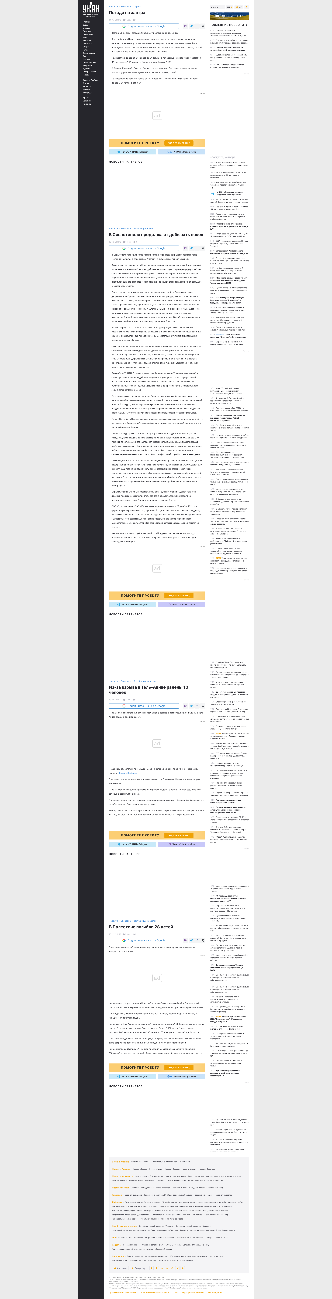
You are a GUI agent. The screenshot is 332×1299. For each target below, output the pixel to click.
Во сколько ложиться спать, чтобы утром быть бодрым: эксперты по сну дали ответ (229, 1122)
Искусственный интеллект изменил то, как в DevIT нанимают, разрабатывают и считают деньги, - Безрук (229, 746)
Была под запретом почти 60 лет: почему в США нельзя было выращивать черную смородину (228, 938)
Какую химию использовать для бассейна (130, 1215)
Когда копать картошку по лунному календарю (147, 1256)
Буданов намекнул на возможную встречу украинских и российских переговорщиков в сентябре (228, 810)
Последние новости (227, 25)
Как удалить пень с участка (215, 1210)
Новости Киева (155, 1169)
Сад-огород (118, 1256)
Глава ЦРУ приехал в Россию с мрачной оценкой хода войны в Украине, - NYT (229, 226)
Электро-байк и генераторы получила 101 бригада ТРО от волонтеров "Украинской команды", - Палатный (228, 829)
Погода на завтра (162, 1187)
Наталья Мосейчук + (140, 1162)
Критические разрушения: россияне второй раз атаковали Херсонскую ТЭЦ (225, 1073)
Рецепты (121, 1237)
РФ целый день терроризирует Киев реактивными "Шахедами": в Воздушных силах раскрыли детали (227, 300)
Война (85, 25)
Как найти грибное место (172, 1219)
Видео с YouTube (90, 80)
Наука (85, 50)
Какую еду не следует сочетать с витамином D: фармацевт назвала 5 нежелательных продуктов (228, 320)
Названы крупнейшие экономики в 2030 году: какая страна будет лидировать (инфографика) (229, 570)
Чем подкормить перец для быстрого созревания (170, 1260)
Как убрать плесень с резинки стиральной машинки (135, 1219)
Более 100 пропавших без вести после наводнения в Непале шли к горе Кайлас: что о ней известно (227, 310)
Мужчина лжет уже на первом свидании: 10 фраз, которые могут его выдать (227, 684)
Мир (85, 37)
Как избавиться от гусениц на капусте (129, 1260)
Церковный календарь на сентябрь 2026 (130, 1230)
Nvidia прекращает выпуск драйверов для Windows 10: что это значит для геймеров (228, 541)
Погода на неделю (197, 1187)
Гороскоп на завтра (223, 1195)
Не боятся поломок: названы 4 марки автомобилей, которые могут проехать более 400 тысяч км (226, 270)
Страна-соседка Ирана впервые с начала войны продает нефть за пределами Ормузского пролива (229, 674)
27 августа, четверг (222, 157)
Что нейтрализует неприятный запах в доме (182, 1202)
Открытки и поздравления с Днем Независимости (212, 1230)
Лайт (85, 56)
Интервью (87, 86)
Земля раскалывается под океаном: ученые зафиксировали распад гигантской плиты (229, 481)
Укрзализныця (179, 1176)
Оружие (86, 59)
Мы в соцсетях (215, 1292)
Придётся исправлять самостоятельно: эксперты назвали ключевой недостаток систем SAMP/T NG (228, 33)
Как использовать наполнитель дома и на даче (209, 1206)
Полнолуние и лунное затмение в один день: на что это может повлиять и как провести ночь (229, 719)
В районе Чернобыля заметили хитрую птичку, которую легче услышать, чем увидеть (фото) (228, 665)
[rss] (183, 1268)
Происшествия (89, 62)
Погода (86, 75)
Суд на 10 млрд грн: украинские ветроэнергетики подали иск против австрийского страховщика (227, 947)
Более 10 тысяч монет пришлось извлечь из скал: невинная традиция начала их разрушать (229, 260)
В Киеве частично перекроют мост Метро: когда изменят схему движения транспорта (228, 511)
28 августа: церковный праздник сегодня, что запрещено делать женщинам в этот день (229, 694)
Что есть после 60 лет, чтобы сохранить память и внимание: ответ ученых (226, 1063)
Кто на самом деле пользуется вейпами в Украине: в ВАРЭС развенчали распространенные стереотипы (228, 491)
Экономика (88, 34)
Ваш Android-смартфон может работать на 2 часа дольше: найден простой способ (229, 427)
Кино (130, 1237)
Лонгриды (87, 92)
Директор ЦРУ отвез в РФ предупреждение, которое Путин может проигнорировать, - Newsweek (228, 908)
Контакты (87, 104)
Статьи (86, 83)
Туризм (86, 69)
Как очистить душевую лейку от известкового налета (177, 1210)
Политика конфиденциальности (154, 1292)
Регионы (87, 44)
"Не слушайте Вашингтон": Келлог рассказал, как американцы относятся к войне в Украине (228, 445)
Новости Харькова (207, 1169)
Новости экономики (122, 1176)
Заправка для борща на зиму (196, 1245)
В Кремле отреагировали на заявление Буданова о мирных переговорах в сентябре (229, 501)
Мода (160, 1237)
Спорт (86, 47)
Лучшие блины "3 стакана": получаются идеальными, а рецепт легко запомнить (228, 918)
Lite (114, 1237)
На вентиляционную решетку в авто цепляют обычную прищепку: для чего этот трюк (229, 928)
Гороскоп (117, 1195)
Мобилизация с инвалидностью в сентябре (171, 1162)
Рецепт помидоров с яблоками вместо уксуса (132, 1249)
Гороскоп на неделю (133, 1195)
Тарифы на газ (216, 1180)
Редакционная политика (193, 1292)
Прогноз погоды (120, 1187)
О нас (175, 1292)
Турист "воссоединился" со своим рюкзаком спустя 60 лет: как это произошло (228, 175)
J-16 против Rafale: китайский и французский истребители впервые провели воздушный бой (227, 400)
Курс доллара (141, 1176)
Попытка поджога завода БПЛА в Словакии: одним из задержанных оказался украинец (229, 819)
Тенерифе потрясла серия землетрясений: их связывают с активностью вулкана (224, 999)
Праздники (169, 1237)
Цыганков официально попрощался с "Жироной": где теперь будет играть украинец (229, 888)
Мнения (86, 89)
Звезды (208, 1237)
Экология (87, 40)
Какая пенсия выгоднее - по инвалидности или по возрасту (214, 1176)
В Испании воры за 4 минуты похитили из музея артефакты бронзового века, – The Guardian (228, 531)
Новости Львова (140, 1169)
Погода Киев (147, 1187)
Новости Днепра (189, 1169)
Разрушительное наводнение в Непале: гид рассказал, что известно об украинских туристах (227, 472)
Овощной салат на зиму (152, 1245)
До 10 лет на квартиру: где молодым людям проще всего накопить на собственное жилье (229, 977)
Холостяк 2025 (221, 1237)
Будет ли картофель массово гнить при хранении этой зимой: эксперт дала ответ (228, 57)
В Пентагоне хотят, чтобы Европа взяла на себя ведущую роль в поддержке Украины (229, 165)
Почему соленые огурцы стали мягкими (169, 1206)
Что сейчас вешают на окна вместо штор (210, 1215)
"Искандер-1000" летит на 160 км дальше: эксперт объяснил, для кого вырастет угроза (229, 736)
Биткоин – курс (118, 1180)
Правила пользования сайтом (122, 1292)
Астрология (150, 1237)
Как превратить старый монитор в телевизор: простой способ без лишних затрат (228, 185)
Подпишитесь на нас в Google (146, 26)
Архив (86, 98)
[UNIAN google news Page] (167, 1268)
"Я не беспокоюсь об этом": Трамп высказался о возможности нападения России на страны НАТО (228, 280)
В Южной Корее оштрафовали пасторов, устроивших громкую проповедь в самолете (229, 1142)
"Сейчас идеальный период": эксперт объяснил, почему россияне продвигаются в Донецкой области (226, 551)
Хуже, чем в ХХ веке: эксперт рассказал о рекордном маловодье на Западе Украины (229, 560)
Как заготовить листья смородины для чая (171, 1215)
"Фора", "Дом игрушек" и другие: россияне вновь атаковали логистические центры (228, 839)
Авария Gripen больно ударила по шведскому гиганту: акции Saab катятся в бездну (228, 1132)
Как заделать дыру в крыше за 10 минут (130, 1206)
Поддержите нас (229, 16)
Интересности (89, 72)
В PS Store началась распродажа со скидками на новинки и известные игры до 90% (229, 1053)
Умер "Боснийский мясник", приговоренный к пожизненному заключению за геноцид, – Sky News (226, 391)
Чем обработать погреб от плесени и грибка (223, 1202)
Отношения (198, 1237)
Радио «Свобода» (128, 773)
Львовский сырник (131, 1245)
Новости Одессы (172, 1169)
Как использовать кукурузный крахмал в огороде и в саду (196, 1256)
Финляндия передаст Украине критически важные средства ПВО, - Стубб (226, 967)
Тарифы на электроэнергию (140, 1180)
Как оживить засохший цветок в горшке (142, 1202)
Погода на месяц (215, 1187)
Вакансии (87, 101)
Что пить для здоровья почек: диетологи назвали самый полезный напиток (226, 785)
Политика (87, 31)
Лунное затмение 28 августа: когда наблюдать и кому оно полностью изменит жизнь (228, 290)
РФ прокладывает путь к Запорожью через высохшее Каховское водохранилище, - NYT (228, 898)
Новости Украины (121, 1169)
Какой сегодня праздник (124, 1226)
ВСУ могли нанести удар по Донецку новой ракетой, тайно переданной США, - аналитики (229, 755)
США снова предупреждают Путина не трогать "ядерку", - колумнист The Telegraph (229, 243)
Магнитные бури (179, 1187)
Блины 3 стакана (173, 1245)
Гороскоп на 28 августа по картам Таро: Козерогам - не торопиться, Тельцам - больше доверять (229, 521)
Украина (86, 28)
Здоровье (87, 65)
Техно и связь (89, 53)
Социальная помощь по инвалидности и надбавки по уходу (181, 1180)
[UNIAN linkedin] (162, 1268)
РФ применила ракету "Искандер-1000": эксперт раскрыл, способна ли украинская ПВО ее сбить (227, 454)
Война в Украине (120, 1161)
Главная (86, 22)
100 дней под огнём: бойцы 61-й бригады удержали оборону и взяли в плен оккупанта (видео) (229, 1009)
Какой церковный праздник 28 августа (193, 1226)
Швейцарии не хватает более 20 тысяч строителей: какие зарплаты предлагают (227, 1036)
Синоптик (135, 1187)
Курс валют (166, 1176)
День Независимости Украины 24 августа (169, 1230)
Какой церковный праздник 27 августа (156, 1226)
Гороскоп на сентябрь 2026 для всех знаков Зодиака (168, 1195)
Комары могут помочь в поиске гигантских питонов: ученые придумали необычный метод (227, 216)
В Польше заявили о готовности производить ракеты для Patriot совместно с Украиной (227, 418)
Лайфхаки (117, 1202)
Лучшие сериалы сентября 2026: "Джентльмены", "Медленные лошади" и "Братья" (228, 1019)
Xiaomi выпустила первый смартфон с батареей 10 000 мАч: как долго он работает (229, 957)
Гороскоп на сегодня (203, 1195)
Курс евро (154, 1176)
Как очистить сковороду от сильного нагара (131, 1210)
